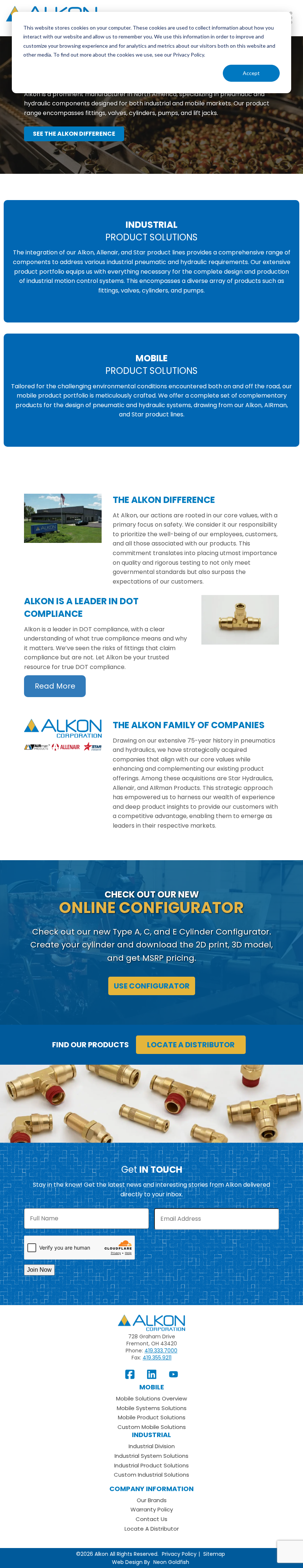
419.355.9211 (157, 1357)
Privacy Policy (179, 1554)
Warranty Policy (151, 1509)
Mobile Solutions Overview (151, 1398)
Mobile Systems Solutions (152, 1408)
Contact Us (151, 1519)
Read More (55, 686)
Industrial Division (152, 1446)
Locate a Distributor (191, 1045)
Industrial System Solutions (151, 1456)
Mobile (151, 1387)
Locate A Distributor (152, 1528)
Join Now (39, 1270)
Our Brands (152, 1500)
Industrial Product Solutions (151, 1465)
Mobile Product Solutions (151, 1417)
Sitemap (214, 1554)
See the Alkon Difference (74, 133)
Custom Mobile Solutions (152, 1427)
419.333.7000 (160, 1350)
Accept (251, 73)
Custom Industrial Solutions (151, 1475)
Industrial (151, 1434)
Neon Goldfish (171, 1562)
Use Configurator (152, 986)
